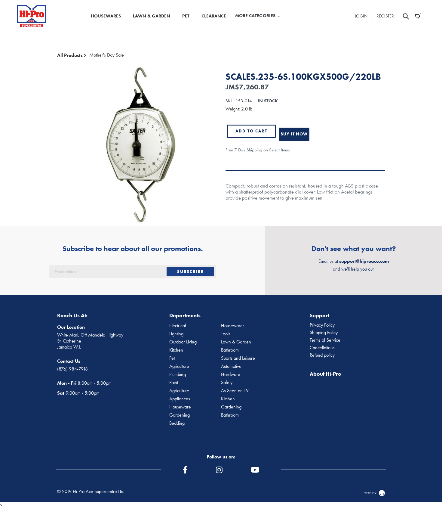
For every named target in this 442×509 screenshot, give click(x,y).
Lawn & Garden (236, 342)
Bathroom (230, 350)
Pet (172, 358)
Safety (226, 383)
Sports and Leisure (238, 358)
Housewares (232, 326)
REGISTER (385, 16)
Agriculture (179, 366)
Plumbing (177, 374)
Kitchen (176, 350)
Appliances (179, 399)
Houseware (180, 407)
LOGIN (361, 16)
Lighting (176, 334)
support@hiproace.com (364, 261)
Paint (173, 383)
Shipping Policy (324, 333)
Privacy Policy (322, 325)
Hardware (230, 374)
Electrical (177, 326)
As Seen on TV (235, 391)
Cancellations (322, 348)
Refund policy (322, 355)
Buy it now (294, 134)
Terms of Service (325, 340)
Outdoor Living (183, 342)
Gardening (231, 407)
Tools (225, 334)
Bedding (177, 423)
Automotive (231, 366)
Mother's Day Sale (106, 55)
